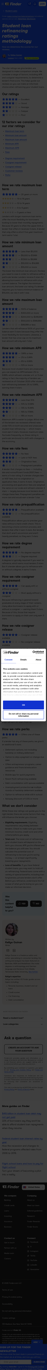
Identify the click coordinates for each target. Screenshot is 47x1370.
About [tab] (38, 659)
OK (23, 705)
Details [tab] (23, 659)
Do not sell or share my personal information (23, 715)
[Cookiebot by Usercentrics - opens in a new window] (33, 652)
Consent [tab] (8, 659)
